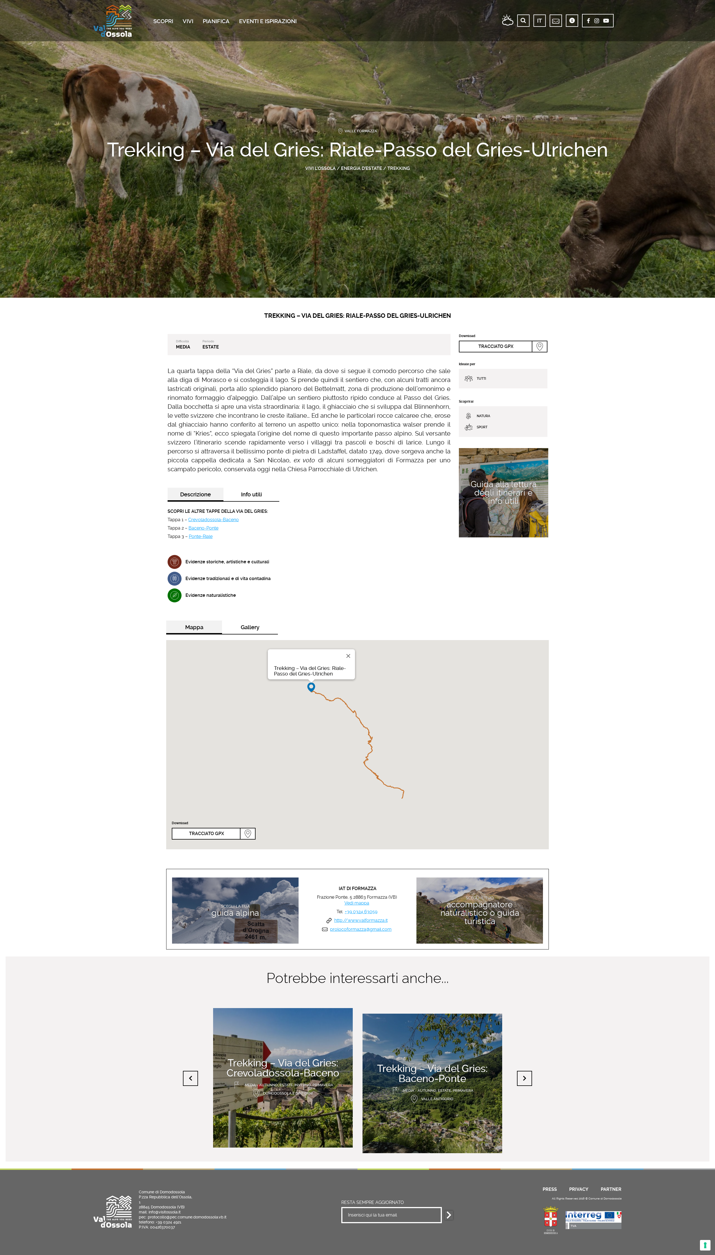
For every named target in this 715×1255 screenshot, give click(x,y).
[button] (311, 687)
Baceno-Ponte (203, 528)
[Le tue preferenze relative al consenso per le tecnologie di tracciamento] (705, 1245)
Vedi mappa (356, 903)
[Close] (348, 656)
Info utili (251, 494)
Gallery (250, 627)
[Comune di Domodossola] (551, 1219)
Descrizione (195, 494)
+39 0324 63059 (361, 911)
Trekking (398, 168)
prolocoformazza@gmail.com (361, 929)
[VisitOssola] (113, 21)
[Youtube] (606, 21)
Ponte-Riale (201, 536)
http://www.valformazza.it (361, 920)
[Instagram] (596, 21)
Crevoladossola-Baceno (213, 519)
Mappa (194, 627)
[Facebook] (588, 21)
